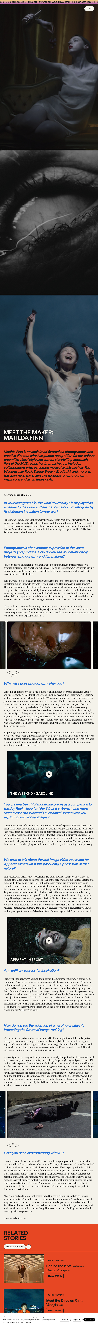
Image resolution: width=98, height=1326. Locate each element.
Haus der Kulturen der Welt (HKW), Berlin (37, 2)
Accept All (89, 1319)
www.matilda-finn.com (15, 1218)
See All (15, 1246)
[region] (49, 1319)
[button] (10, 674)
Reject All (77, 1319)
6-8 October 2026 (70, 2)
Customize (64, 1319)
